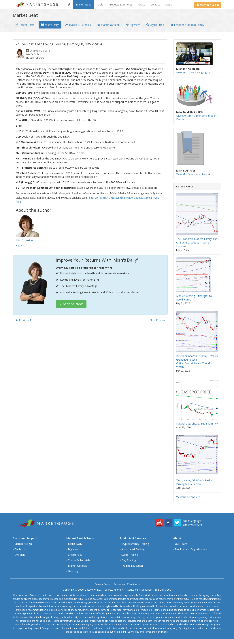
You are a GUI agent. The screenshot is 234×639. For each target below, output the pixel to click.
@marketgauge (192, 521)
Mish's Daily (51, 24)
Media (169, 4)
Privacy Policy (103, 584)
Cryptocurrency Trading (135, 543)
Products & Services (120, 4)
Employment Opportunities (191, 549)
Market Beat (83, 4)
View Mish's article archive (192, 174)
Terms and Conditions (127, 584)
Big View (134, 24)
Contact (155, 4)
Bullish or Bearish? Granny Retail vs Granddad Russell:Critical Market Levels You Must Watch (197, 361)
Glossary (73, 571)
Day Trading (128, 560)
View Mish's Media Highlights (193, 72)
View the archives (186, 497)
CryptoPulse (156, 24)
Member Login (23, 543)
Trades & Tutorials (79, 24)
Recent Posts (26, 24)
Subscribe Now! (71, 304)
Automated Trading (132, 549)
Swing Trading (129, 554)
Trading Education (132, 565)
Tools (99, 4)
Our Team (181, 543)
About (141, 4)
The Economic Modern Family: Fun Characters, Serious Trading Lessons (196, 242)
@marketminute (192, 524)
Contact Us (21, 549)
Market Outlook (110, 24)
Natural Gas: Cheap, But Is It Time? (197, 423)
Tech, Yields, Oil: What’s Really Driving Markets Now (194, 482)
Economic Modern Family (188, 24)
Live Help (19, 554)
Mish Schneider (25, 240)
